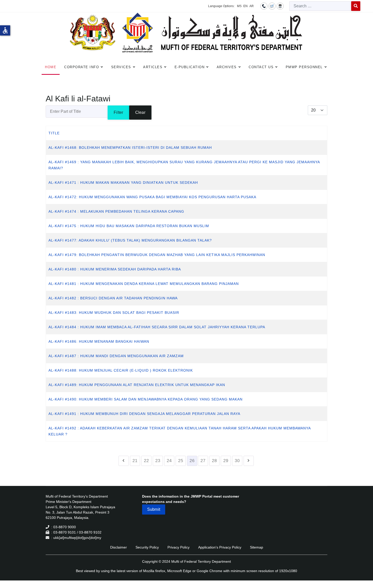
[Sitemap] (280, 6)
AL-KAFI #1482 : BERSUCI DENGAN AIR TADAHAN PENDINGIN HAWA (113, 298)
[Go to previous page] (123, 461)
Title (54, 133)
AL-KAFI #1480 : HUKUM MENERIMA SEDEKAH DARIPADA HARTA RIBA (114, 269)
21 (135, 460)
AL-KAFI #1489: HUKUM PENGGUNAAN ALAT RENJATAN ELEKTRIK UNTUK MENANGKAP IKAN (136, 385)
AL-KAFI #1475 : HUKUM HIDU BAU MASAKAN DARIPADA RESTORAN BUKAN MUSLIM (128, 226)
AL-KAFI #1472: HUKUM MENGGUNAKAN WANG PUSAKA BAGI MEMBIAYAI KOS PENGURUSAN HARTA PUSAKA (152, 197)
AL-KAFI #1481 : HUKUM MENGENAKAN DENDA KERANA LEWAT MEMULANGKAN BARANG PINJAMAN (143, 284)
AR (251, 6)
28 (214, 460)
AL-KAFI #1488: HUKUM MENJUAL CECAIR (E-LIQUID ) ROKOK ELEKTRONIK (120, 370)
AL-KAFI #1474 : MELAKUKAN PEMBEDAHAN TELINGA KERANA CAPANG (116, 211)
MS (239, 6)
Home (50, 67)
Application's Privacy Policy (219, 547)
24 (169, 460)
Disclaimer (118, 547)
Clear (140, 112)
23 (157, 460)
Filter (118, 112)
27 (203, 460)
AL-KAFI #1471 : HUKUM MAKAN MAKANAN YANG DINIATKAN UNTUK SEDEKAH (123, 182)
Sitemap (256, 547)
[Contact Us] (264, 6)
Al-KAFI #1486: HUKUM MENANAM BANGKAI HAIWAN (98, 341)
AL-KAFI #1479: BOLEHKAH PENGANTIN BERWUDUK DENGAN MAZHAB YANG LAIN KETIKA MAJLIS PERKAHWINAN (156, 255)
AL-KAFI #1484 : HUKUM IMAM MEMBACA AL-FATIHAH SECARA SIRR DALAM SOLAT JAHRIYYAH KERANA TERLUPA (156, 327)
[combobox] (320, 6)
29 (225, 460)
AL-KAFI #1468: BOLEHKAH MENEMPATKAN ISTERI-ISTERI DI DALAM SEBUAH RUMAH (130, 147)
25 (180, 460)
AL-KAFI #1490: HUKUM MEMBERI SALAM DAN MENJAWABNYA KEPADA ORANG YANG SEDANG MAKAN (145, 399)
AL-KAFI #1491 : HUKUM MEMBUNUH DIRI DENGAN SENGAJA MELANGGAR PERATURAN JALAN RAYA (144, 414)
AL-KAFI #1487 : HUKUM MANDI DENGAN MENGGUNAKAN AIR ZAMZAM (116, 356)
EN (245, 6)
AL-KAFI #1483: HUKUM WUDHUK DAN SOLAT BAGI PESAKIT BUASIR (113, 313)
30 (237, 460)
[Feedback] (272, 6)
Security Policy (147, 547)
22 (146, 460)
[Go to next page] (249, 461)
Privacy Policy (178, 547)
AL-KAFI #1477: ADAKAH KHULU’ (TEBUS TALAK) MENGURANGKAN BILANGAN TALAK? (130, 240)
